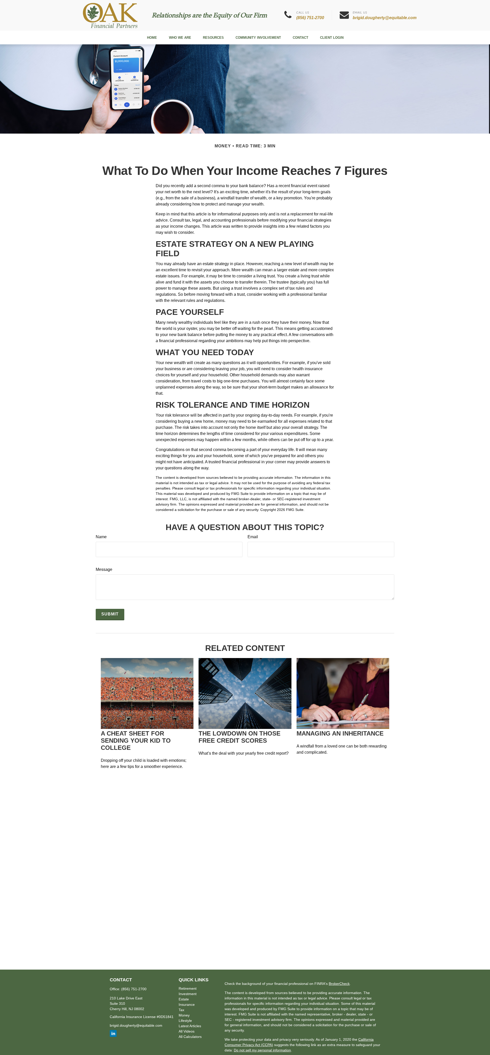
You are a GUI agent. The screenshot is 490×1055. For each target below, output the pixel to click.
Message (104, 569)
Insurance (187, 1004)
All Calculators (190, 1037)
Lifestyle (185, 1021)
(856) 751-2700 (310, 18)
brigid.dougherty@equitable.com (384, 18)
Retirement (188, 988)
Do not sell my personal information (262, 1050)
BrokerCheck (339, 984)
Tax (181, 1010)
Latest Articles (190, 1026)
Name (101, 537)
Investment (188, 994)
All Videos (186, 1031)
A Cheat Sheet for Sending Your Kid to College (136, 740)
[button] (151, 37)
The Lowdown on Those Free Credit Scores (239, 737)
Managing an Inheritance (340, 733)
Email (253, 537)
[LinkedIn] (113, 1033)
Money (184, 1015)
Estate (184, 999)
